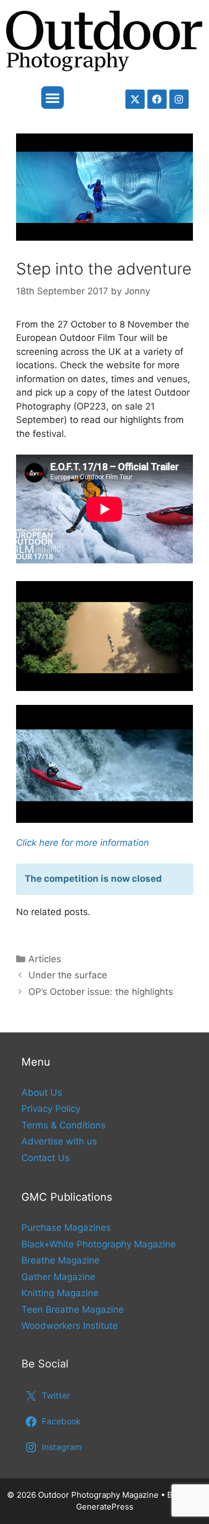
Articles (44, 959)
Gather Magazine (58, 1277)
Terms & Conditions (63, 1125)
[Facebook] (157, 99)
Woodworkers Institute (69, 1325)
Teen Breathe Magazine (72, 1309)
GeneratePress (104, 1506)
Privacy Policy (50, 1108)
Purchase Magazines (66, 1227)
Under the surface (67, 975)
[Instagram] (179, 99)
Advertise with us (59, 1141)
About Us (41, 1092)
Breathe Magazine (60, 1260)
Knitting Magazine (60, 1293)
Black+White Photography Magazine (98, 1244)
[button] (52, 97)
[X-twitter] (135, 99)
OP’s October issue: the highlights (100, 991)
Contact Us (45, 1158)
